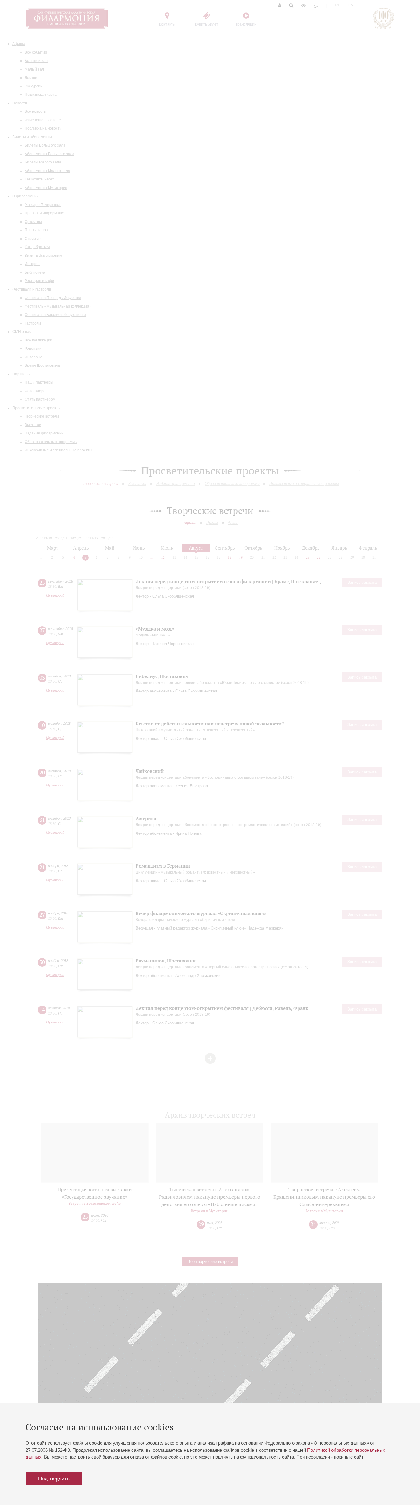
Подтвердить (54, 1479)
